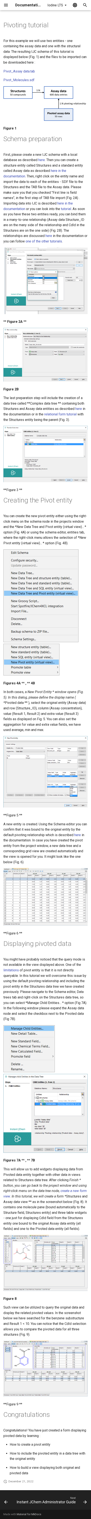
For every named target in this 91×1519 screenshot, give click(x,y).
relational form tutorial (60, 414)
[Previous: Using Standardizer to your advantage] (6, 1501)
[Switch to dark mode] (75, 5)
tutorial (66, 209)
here (41, 160)
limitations (11, 970)
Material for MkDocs (29, 1514)
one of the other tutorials (44, 241)
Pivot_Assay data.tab (19, 71)
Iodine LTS (55, 5)
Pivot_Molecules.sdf (18, 80)
